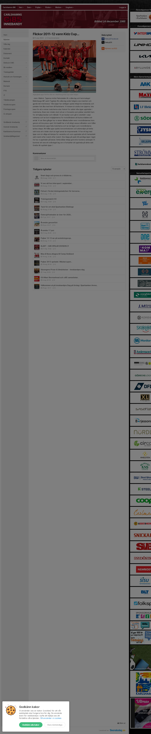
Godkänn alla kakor (30, 725)
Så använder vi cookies (50, 718)
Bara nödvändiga (55, 725)
